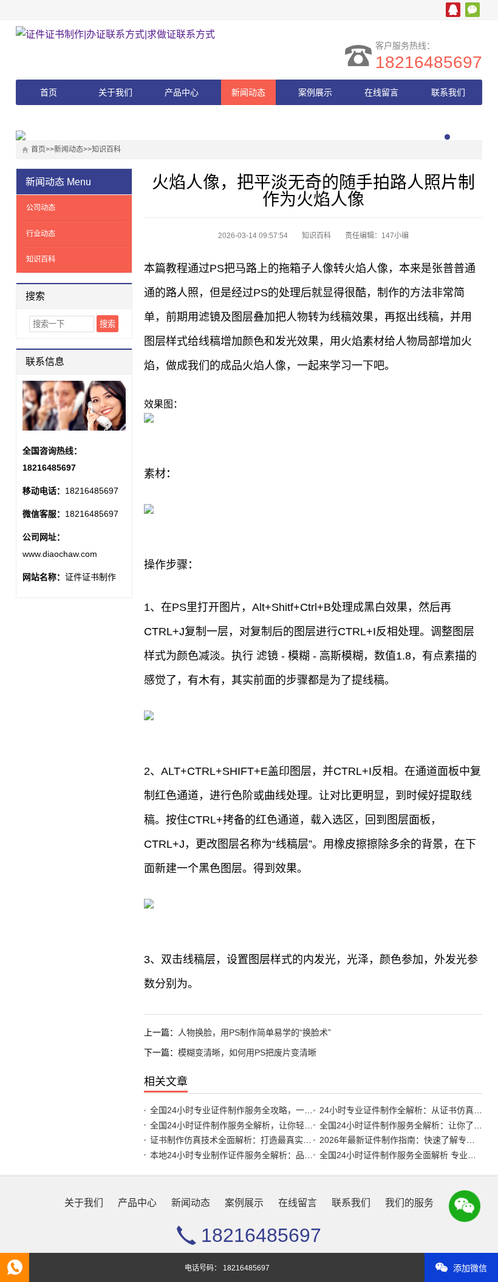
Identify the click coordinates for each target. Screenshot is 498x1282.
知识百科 (106, 149)
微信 (472, 9)
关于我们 (115, 92)
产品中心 (182, 92)
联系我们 (448, 92)
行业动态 (40, 234)
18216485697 (428, 62)
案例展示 (315, 92)
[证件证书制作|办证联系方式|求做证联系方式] (122, 34)
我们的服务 (48, 118)
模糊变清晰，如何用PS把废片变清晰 (247, 1052)
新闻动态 (248, 92)
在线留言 (381, 92)
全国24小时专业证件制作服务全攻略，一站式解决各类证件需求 (269, 1110)
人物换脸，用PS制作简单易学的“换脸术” (254, 1032)
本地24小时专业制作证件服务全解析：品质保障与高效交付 (261, 1155)
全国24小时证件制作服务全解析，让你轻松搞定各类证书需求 (265, 1125)
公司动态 (40, 207)
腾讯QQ (453, 9)
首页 (48, 92)
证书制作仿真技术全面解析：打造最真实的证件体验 (248, 1140)
